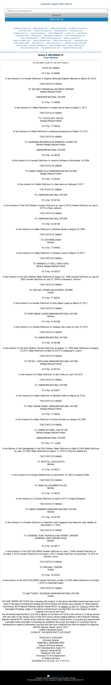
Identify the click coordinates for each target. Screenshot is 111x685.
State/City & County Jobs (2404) (75, 43)
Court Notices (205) (24, 31)
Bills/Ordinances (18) (40, 28)
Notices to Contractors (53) (29, 48)
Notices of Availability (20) (38, 45)
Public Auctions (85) (80, 40)
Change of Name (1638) (58, 28)
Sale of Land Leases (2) (54, 43)
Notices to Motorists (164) (41, 40)
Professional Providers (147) (50, 48)
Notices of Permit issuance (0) (51, 38)
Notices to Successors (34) (62, 40)
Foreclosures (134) (76, 31)
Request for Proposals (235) (72, 48)
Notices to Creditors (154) (21, 40)
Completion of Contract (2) (77, 28)
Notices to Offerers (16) (76, 45)
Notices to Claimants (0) (72, 38)
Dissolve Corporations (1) (42, 31)
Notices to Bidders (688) (58, 45)
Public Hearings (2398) (21, 43)
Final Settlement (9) (60, 31)
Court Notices (51, 57)
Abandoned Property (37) (22, 28)
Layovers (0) (70, 33)
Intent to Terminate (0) (38, 33)
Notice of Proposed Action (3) (75, 35)
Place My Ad (56, 19)
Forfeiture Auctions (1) (20, 33)
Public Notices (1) (38, 43)
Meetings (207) (36, 35)
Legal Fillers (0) (82, 33)
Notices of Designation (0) (29, 38)
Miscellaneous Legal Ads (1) (53, 35)
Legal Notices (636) (22, 35)
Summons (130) (21, 45)
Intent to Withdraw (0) (55, 33)
